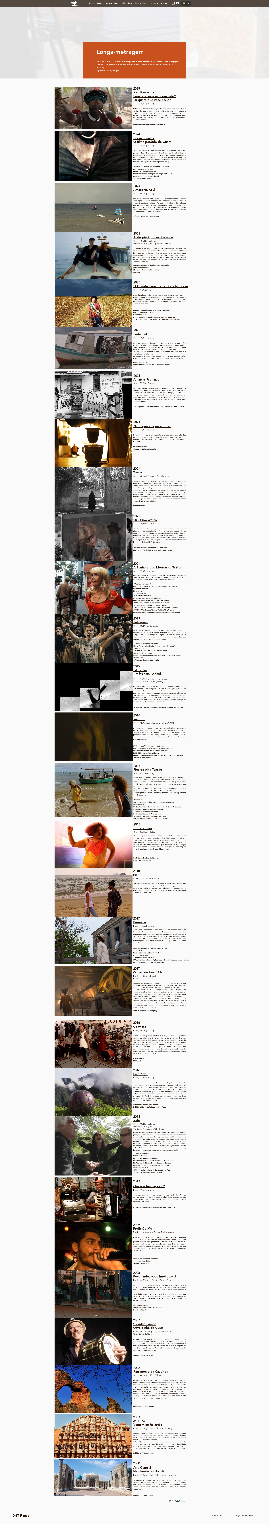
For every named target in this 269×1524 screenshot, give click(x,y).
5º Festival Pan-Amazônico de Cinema (148, 809)
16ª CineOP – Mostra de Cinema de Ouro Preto (151, 603)
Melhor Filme (138, 658)
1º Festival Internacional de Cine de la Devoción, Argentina (155, 607)
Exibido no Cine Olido (141, 1263)
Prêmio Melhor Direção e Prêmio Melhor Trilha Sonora (153, 1160)
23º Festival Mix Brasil (141, 1153)
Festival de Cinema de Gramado (145, 1258)
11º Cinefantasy (139, 593)
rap (169, 1244)
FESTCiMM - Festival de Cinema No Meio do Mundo (152, 550)
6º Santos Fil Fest (140, 447)
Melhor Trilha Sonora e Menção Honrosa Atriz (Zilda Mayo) (155, 586)
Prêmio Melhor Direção (142, 1156)
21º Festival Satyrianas (142, 596)
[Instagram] (173, 3)
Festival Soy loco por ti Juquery (145, 1011)
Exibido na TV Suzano (141, 362)
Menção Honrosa (139, 591)
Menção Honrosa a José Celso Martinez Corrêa (151, 1165)
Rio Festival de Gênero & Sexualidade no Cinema (152, 1163)
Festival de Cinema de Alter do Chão (147, 814)
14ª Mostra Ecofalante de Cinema (146, 216)
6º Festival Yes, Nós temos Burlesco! (147, 598)
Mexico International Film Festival (146, 953)
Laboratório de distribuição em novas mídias (150, 819)
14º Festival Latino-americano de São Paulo (150, 651)
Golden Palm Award (140, 955)
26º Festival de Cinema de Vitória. (146, 660)
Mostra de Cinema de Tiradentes (146, 270)
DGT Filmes (21, 1515)
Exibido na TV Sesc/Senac (143, 1406)
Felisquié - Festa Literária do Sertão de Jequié (151, 600)
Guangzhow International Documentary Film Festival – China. (156, 612)
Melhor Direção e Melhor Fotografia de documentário (153, 802)
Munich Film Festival (140, 267)
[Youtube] (177, 3)
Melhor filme (137, 950)
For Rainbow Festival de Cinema (145, 858)
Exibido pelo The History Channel (145, 1105)
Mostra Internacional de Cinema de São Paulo (151, 265)
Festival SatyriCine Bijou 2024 (144, 171)
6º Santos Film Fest (140, 589)
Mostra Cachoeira (174, 655)
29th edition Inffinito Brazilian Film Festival (149, 125)
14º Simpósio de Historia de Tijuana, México (149, 605)
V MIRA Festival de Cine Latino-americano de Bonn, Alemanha (157, 807)
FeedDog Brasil (139, 804)
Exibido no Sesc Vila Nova (143, 1355)
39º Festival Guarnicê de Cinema (145, 1158)
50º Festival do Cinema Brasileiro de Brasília (149, 816)
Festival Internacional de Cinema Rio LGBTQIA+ (151, 310)
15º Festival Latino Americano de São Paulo (150, 548)
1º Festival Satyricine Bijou (143, 584)
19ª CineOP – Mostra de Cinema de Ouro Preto (151, 167)
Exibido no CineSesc (141, 1310)
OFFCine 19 (137, 800)
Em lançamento (139, 505)
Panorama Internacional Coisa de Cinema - (150, 655)
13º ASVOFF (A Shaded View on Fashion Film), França (153, 610)
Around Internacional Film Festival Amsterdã (150, 948)
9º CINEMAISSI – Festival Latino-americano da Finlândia (154, 1207)
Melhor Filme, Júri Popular (143, 653)
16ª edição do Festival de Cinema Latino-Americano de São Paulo (159, 407)
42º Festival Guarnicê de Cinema (145, 643)
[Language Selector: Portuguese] (186, 3)
